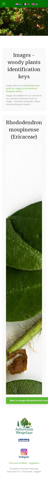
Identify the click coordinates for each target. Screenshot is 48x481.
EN (37, 4)
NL (20, 4)
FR (29, 4)
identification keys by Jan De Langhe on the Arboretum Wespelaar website (23, 88)
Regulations (34, 463)
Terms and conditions (18, 463)
